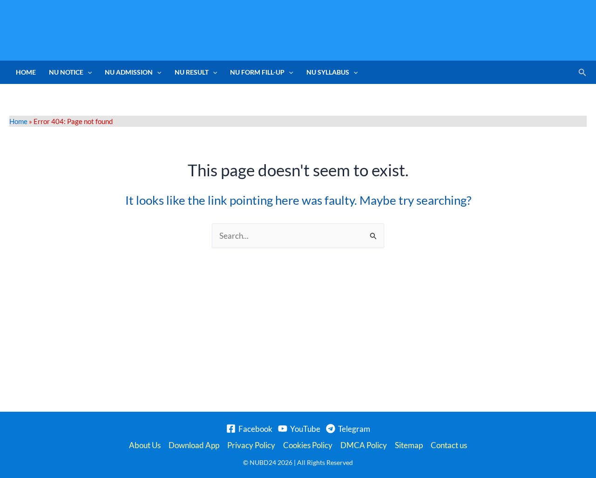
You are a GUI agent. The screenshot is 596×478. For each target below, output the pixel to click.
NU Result (192, 72)
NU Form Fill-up (257, 72)
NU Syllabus (327, 72)
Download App (194, 445)
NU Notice (66, 72)
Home (26, 72)
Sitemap (409, 445)
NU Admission (129, 72)
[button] (87, 72)
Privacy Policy (251, 445)
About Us (145, 445)
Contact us (449, 445)
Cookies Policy (307, 445)
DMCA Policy (363, 445)
